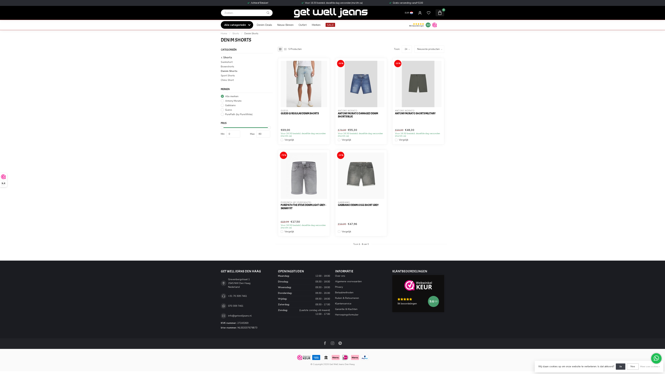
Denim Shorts (251, 33)
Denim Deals (264, 25)
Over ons (340, 276)
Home (224, 33)
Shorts (235, 33)
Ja (620, 366)
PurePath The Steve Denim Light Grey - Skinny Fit (303, 206)
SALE (330, 25)
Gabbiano (230, 105)
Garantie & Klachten (346, 309)
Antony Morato (233, 101)
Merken (316, 25)
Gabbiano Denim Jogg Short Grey (358, 205)
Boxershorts (227, 66)
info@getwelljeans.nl (240, 315)
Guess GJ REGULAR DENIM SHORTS (300, 113)
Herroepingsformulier (346, 314)
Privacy (339, 287)
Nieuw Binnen (285, 25)
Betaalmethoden (344, 292)
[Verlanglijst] (428, 12)
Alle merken (231, 96)
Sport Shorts (228, 75)
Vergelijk (289, 140)
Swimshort (227, 62)
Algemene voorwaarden (348, 281)
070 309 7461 (235, 306)
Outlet (303, 25)
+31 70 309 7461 (237, 296)
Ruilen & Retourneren (347, 298)
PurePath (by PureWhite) (238, 114)
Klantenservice (343, 303)
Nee (633, 366)
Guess (228, 110)
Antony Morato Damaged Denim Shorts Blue (358, 115)
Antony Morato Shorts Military (415, 113)
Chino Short (227, 80)
